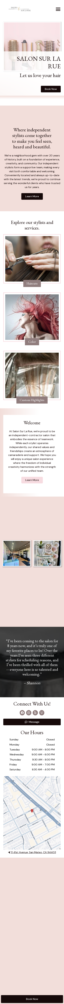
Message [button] (34, 722)
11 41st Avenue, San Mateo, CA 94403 (33, 852)
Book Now (32, 999)
